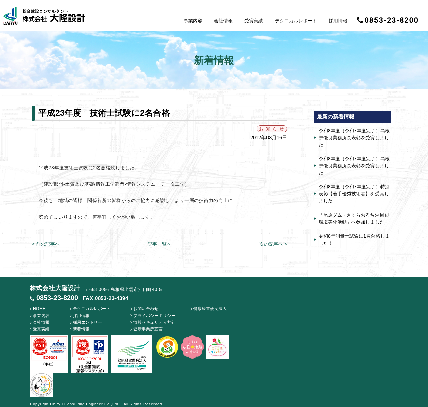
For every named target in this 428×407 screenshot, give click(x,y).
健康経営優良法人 (210, 309)
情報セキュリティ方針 (154, 322)
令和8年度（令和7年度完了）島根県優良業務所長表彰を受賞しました (354, 137)
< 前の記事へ (46, 244)
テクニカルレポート (296, 20)
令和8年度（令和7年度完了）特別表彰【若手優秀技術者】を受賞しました (354, 194)
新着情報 (81, 329)
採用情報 (338, 20)
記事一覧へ (159, 244)
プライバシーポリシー (154, 316)
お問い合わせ (145, 309)
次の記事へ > (273, 244)
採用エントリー (87, 322)
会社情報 (223, 20)
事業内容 (193, 20)
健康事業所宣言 (148, 329)
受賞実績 (253, 20)
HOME (39, 309)
